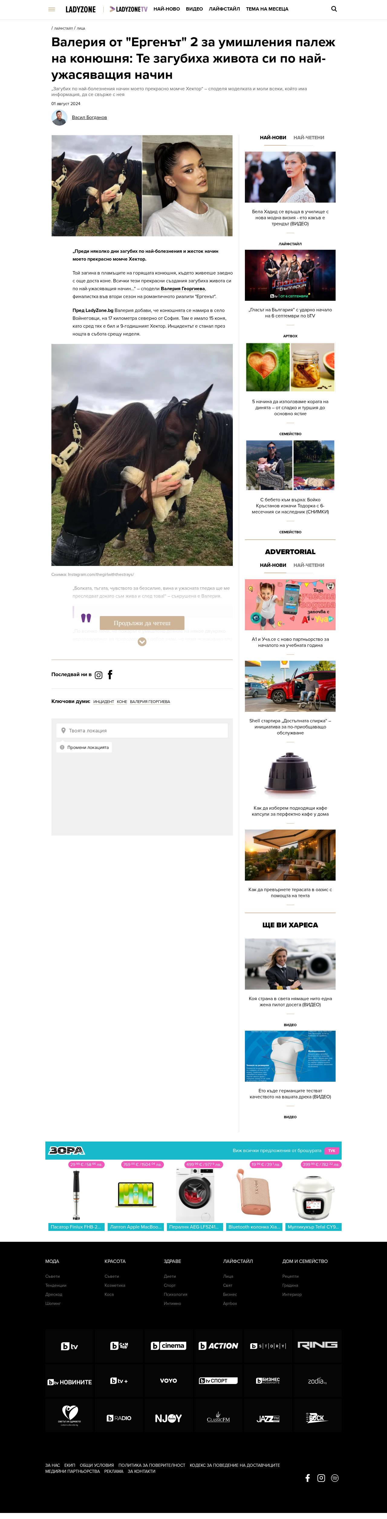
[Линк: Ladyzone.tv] (129, 9)
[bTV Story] (268, 1346)
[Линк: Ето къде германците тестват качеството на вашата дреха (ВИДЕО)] (290, 1077)
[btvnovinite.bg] (69, 1380)
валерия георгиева (150, 701)
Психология (175, 1294)
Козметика (115, 1285)
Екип (69, 1465)
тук (331, 1150)
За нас (52, 1465)
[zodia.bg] (318, 1380)
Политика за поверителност (152, 1465)
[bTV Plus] (119, 1380)
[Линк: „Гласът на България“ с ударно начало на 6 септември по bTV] (290, 296)
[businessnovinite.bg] (268, 1380)
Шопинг (53, 1303)
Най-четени (309, 138)
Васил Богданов (89, 117)
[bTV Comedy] (119, 1346)
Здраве (172, 1261)
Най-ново (167, 9)
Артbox (290, 336)
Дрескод (53, 1294)
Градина (290, 1285)
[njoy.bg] (169, 1415)
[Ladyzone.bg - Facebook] (110, 688)
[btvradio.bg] (119, 1415)
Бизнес (230, 1294)
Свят (228, 1285)
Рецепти (290, 1276)
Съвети (52, 1276)
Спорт (170, 1285)
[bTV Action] (218, 1346)
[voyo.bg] (169, 1380)
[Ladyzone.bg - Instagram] (99, 675)
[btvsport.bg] (218, 1380)
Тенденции (56, 1285)
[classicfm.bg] (218, 1415)
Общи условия (97, 1465)
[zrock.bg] (318, 1415)
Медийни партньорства (72, 1471)
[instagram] (321, 1478)
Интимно (172, 1303)
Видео (194, 9)
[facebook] (307, 1478)
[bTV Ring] (318, 1346)
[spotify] (335, 1478)
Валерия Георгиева (183, 289)
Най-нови (273, 138)
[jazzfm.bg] (268, 1415)
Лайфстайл (224, 9)
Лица (81, 29)
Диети (170, 1276)
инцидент (103, 701)
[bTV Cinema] (169, 1346)
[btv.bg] (69, 1346)
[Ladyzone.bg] (87, 10)
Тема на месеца (267, 9)
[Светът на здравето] (69, 1415)
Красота (115, 1261)
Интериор (292, 1294)
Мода (52, 1261)
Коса (109, 1294)
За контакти (141, 1471)
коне (122, 701)
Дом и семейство (305, 1261)
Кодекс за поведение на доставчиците (235, 1465)
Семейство (290, 434)
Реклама (113, 1471)
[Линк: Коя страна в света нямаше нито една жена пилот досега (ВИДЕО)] (290, 985)
